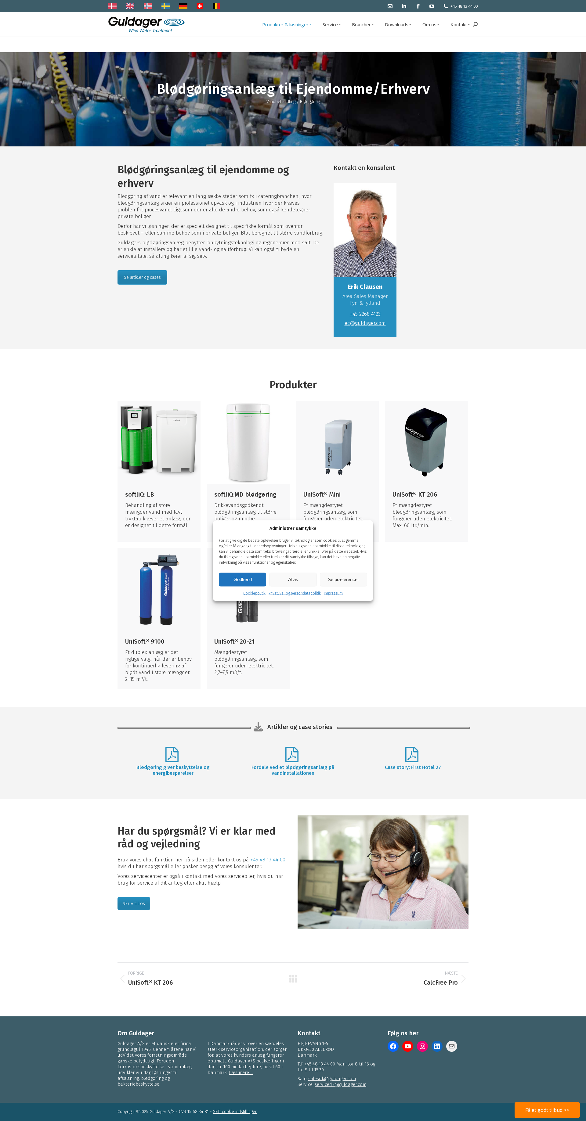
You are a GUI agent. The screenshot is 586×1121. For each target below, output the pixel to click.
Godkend (242, 579)
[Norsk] (149, 6)
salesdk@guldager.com (332, 1078)
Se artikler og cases (142, 277)
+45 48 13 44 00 (464, 6)
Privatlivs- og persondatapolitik (295, 593)
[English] (131, 6)
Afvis (293, 579)
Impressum (333, 593)
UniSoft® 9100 (145, 641)
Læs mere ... (241, 1072)
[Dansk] (114, 6)
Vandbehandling (280, 101)
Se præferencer (343, 579)
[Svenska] (167, 6)
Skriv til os (134, 903)
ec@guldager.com (365, 323)
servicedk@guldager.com (340, 1084)
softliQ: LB (139, 494)
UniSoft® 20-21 (234, 641)
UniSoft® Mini (322, 494)
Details (159, 442)
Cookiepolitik (254, 593)
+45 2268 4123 (365, 314)
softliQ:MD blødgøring (245, 494)
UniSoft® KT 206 (414, 494)
